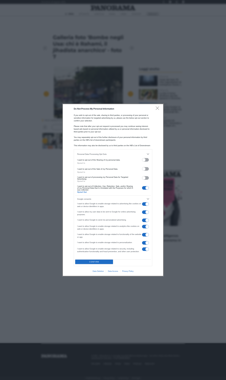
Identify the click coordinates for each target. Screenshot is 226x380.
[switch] (145, 160)
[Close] (158, 109)
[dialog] (113, 190)
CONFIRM (94, 262)
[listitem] (113, 154)
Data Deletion (98, 271)
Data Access (113, 271)
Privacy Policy (128, 271)
